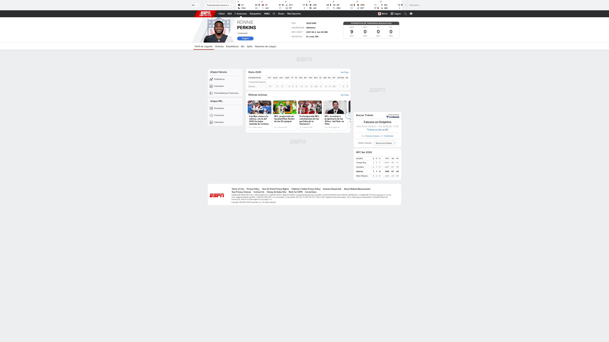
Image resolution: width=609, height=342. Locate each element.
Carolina (360, 167)
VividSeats (394, 115)
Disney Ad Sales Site (276, 192)
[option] (259, 115)
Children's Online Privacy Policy (306, 189)
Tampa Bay (361, 162)
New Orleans (362, 176)
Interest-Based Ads (332, 189)
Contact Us (259, 192)
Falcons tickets (372, 136)
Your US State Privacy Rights (275, 189)
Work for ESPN (295, 192)
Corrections (310, 192)
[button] (405, 14)
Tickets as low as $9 (377, 129)
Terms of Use (238, 189)
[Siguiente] (405, 5)
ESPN (205, 13)
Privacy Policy (253, 189)
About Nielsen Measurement (357, 189)
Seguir (245, 38)
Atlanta (359, 171)
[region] (307, 82)
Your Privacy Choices (241, 192)
